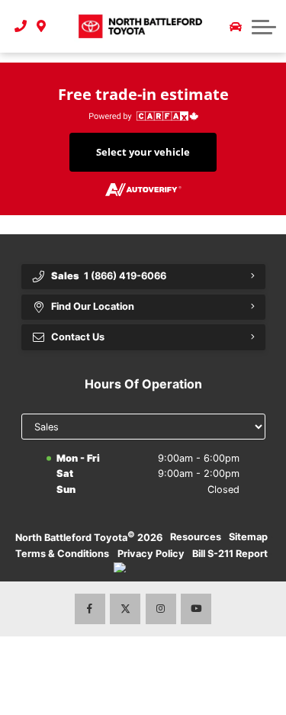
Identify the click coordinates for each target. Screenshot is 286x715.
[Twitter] (125, 609)
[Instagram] (161, 609)
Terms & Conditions (62, 553)
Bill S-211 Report (230, 553)
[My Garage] (236, 27)
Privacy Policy (151, 553)
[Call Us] (21, 25)
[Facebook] (90, 609)
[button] (264, 27)
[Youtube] (196, 609)
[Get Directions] (41, 25)
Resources (195, 537)
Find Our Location (92, 306)
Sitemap (248, 537)
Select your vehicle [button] (143, 152)
